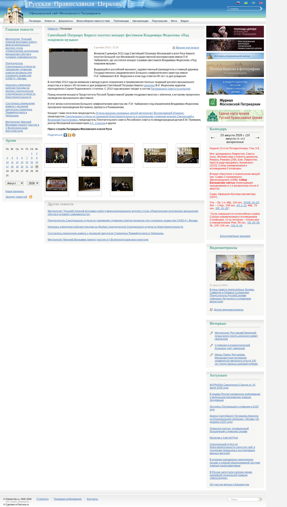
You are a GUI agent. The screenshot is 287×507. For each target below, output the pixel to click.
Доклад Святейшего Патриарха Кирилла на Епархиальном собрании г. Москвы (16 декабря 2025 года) (234, 418)
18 (12, 166)
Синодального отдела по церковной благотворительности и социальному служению (115, 116)
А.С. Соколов (97, 123)
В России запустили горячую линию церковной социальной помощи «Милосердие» (231, 475)
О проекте (43, 499)
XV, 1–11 (242, 205)
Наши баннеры (14, 191)
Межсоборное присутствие (93, 21)
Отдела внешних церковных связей (117, 113)
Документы (66, 21)
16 (37, 162)
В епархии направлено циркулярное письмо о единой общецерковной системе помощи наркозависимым (235, 462)
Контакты (92, 499)
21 (27, 166)
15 (31, 162)
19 (17, 166)
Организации (140, 21)
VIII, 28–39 (253, 222)
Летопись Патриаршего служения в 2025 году (234, 408)
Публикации (121, 21)
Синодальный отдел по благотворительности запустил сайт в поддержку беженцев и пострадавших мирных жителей (232, 449)
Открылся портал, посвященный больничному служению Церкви (229, 430)
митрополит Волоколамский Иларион (161, 113)
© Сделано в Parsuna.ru (16, 504)
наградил (149, 85)
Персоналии (159, 21)
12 (17, 162)
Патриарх (35, 21)
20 (22, 166)
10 (7, 162)
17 (7, 166)
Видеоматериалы (223, 248)
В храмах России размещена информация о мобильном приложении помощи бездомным (235, 397)
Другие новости (61, 204)
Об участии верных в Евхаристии (229, 484)
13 (22, 162)
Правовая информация (68, 499)
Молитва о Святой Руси (224, 437)
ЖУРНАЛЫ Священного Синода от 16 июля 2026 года (232, 386)
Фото (174, 21)
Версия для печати (187, 47)
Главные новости (19, 29)
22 (31, 166)
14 (27, 162)
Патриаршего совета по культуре (170, 88)
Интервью (218, 323)
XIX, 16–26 (222, 208)
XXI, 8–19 (236, 225)
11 (12, 162)
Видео (185, 21)
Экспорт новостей (16, 196)
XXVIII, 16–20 (251, 202)
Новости (50, 21)
